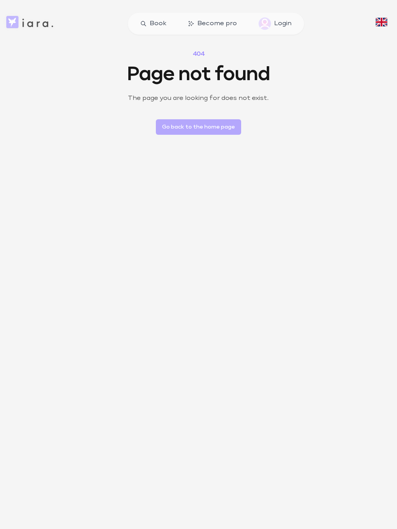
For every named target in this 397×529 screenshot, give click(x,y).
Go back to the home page (198, 127)
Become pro (217, 24)
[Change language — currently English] (381, 23)
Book (158, 24)
